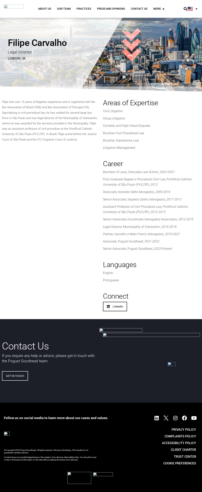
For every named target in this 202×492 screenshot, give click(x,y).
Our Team (64, 8)
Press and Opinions (111, 8)
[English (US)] (193, 9)
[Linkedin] (157, 418)
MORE (157, 8)
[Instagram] (175, 418)
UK (24, 58)
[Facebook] (185, 418)
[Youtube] (194, 418)
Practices (84, 8)
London (14, 58)
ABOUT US (44, 8)
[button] (185, 9)
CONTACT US (139, 8)
